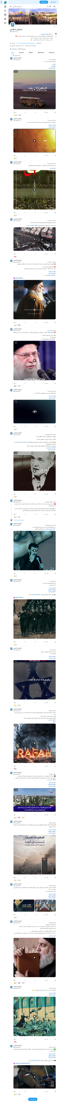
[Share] (55, 112)
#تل (54, 66)
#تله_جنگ (22, 442)
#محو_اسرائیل (52, 68)
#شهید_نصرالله (51, 449)
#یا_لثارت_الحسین (51, 447)
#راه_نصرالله (50, 332)
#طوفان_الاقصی (51, 589)
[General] (56, 34)
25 (13, 49)
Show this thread (18, 520)
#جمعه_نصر (52, 168)
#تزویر (40, 436)
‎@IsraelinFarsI (19, 278)
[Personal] (56, 37)
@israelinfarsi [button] (16, 59)
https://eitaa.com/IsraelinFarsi (26, 43)
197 (22, 49)
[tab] (13, 52)
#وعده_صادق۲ (51, 125)
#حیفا (54, 64)
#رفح (54, 721)
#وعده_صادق (52, 396)
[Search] (54, 6)
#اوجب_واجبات (33, 225)
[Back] (11, 6)
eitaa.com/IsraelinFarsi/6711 (23, 1063)
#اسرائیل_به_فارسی (46, 34)
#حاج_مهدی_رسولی (50, 529)
